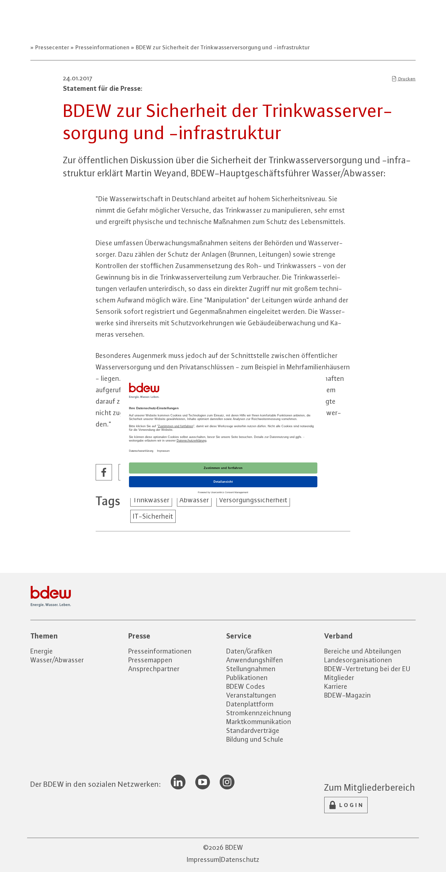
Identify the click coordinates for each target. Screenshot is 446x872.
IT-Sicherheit (153, 516)
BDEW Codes (245, 686)
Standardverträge (252, 730)
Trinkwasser (151, 500)
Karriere (335, 686)
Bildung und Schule (254, 739)
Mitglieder (339, 677)
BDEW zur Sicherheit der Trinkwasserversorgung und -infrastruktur (222, 47)
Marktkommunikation (258, 722)
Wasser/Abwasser (57, 660)
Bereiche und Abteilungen (362, 651)
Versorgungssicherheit (253, 500)
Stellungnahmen (251, 669)
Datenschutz (240, 859)
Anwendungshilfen (254, 660)
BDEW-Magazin (347, 695)
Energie (41, 651)
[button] (104, 472)
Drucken (406, 79)
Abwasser (194, 500)
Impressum (203, 859)
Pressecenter (52, 47)
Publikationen (247, 677)
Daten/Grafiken (249, 651)
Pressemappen (150, 660)
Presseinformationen (102, 47)
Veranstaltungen (251, 695)
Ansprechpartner (154, 669)
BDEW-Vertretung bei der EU (367, 669)
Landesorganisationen (358, 660)
